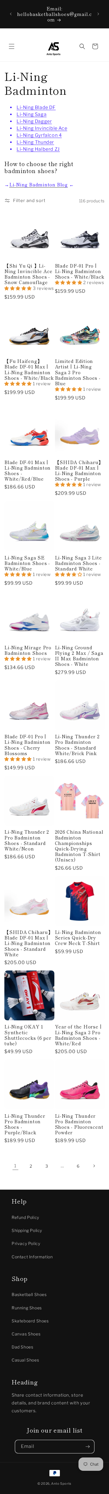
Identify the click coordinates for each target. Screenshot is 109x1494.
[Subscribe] (87, 1446)
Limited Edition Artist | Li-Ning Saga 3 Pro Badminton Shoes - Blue (78, 372)
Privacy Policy (26, 1243)
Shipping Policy (27, 1230)
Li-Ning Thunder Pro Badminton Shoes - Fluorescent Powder (79, 1124)
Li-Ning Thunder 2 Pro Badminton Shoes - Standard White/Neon (26, 840)
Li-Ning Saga (32, 114)
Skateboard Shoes (30, 1320)
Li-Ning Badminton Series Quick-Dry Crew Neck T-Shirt (78, 937)
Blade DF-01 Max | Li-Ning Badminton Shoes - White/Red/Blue (27, 470)
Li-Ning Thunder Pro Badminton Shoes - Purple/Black (24, 1124)
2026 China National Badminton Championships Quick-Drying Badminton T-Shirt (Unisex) (79, 845)
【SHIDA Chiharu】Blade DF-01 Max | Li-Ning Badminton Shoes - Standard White (28, 943)
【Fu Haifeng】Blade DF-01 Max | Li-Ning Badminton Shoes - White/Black (29, 369)
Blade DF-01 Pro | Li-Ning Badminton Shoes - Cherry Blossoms (27, 745)
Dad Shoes (22, 1346)
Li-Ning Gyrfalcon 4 (39, 135)
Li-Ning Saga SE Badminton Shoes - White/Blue (27, 563)
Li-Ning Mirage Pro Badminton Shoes (27, 650)
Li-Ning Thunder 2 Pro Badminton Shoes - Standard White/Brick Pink (77, 745)
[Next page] (93, 1165)
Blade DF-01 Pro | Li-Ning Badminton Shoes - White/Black (79, 271)
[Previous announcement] (10, 14)
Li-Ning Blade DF (36, 107)
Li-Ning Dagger (34, 121)
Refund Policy (25, 1217)
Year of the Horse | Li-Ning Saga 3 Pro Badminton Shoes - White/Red (78, 1035)
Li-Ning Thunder (35, 142)
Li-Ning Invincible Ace (42, 128)
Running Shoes (27, 1307)
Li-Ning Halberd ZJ (38, 149)
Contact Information (32, 1256)
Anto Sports (61, 1484)
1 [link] (15, 1165)
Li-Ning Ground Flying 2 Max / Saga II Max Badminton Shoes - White (79, 656)
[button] (11, 46)
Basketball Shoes (29, 1294)
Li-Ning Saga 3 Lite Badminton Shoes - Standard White (78, 563)
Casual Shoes (25, 1359)
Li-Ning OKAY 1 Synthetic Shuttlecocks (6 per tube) (27, 1035)
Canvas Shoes (26, 1333)
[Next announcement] (98, 14)
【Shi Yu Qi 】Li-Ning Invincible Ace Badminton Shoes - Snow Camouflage (28, 274)
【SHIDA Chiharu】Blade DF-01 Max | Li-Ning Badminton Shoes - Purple (79, 470)
